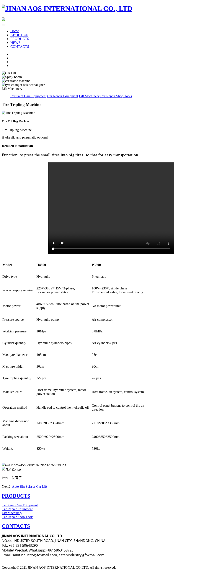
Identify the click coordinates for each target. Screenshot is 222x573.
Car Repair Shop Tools (116, 96)
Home (14, 31)
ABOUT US (19, 35)
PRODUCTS (19, 39)
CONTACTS (19, 46)
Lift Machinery (89, 96)
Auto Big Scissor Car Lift (29, 486)
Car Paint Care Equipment (28, 96)
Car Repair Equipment (62, 96)
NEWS (15, 43)
